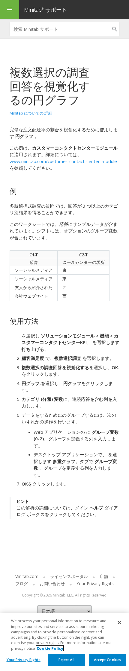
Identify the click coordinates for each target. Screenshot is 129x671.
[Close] (119, 622)
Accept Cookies (108, 659)
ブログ (21, 583)
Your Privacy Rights (23, 659)
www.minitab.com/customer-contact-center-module (63, 161)
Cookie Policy (50, 648)
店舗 (104, 576)
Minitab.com (26, 576)
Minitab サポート (45, 9)
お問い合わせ (52, 583)
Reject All (66, 659)
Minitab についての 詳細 (31, 113)
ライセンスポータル (69, 576)
